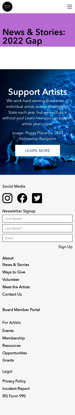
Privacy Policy (14, 381)
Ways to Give (13, 272)
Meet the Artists (16, 286)
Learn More (37, 150)
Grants (8, 360)
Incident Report (16, 388)
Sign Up (65, 246)
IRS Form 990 (14, 395)
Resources (11, 345)
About (8, 258)
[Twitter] (37, 198)
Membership (13, 338)
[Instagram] (7, 198)
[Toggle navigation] (70, 6)
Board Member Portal (21, 309)
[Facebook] (22, 198)
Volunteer (10, 279)
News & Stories (15, 264)
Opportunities (14, 352)
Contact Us (12, 294)
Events (8, 330)
